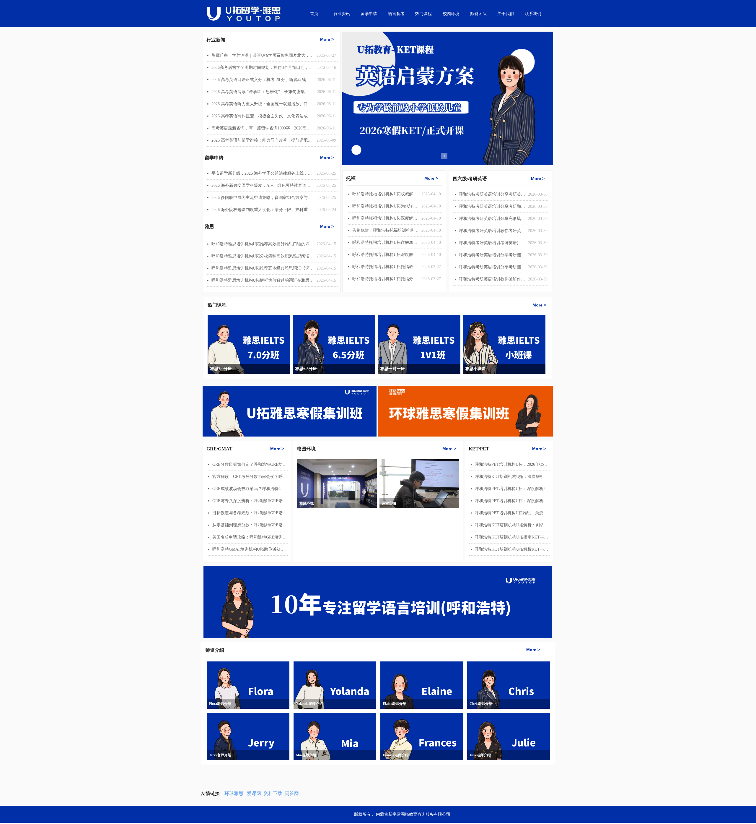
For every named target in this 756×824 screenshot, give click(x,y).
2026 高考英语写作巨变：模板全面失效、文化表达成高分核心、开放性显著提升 (262, 116)
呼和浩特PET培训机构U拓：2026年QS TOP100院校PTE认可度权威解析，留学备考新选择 (512, 464)
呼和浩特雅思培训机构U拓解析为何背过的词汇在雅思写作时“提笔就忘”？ (262, 280)
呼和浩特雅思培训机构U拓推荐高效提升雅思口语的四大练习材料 (262, 244)
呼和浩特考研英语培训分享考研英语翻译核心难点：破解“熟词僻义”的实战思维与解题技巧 (492, 194)
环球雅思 (233, 793)
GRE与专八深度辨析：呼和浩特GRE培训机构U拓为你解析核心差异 (250, 501)
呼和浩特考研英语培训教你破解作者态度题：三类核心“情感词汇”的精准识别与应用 (492, 279)
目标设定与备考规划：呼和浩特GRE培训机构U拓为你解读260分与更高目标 (250, 513)
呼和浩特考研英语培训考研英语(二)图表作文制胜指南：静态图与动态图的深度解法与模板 (492, 243)
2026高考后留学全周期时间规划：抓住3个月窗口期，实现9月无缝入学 (262, 67)
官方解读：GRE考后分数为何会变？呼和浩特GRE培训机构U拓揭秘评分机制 (250, 476)
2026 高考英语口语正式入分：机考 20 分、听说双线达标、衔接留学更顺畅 (262, 79)
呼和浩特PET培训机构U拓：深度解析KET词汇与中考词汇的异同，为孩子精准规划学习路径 (512, 501)
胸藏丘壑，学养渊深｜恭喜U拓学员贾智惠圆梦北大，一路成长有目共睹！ (262, 55)
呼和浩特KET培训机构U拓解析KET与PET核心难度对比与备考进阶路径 (512, 549)
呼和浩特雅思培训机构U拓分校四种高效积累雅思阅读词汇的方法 (262, 256)
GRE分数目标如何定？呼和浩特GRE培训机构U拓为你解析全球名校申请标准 (250, 464)
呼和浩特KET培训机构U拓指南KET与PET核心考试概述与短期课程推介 (512, 537)
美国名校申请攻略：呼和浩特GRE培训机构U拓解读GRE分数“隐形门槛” (250, 537)
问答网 (292, 793)
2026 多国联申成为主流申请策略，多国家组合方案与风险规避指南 (262, 197)
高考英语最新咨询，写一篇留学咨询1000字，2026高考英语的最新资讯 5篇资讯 (262, 128)
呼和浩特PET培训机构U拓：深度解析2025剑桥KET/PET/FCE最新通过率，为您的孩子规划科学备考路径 (512, 488)
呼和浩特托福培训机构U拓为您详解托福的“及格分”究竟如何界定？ (385, 206)
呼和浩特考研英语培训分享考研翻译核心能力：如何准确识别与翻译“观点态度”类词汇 (492, 255)
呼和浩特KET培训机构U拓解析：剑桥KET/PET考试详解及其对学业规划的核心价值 (512, 525)
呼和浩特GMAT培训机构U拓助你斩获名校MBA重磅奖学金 (250, 549)
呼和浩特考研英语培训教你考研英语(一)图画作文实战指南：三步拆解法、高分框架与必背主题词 (492, 230)
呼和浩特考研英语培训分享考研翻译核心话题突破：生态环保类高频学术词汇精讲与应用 (492, 206)
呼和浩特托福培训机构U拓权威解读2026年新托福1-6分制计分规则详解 (385, 194)
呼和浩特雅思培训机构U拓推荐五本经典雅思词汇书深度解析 (262, 268)
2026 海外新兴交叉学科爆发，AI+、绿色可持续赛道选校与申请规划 (262, 185)
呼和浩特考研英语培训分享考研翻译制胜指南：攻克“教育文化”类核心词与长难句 (492, 267)
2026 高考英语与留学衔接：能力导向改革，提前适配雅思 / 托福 (262, 140)
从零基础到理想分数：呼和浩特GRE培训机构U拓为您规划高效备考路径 (250, 525)
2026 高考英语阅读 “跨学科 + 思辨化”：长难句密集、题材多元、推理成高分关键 (262, 92)
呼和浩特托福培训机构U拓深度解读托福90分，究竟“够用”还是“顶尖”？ (385, 218)
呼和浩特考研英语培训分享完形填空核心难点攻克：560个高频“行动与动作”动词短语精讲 (492, 218)
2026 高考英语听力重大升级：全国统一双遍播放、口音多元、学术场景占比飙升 (262, 104)
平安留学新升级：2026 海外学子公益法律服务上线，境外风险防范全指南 (262, 173)
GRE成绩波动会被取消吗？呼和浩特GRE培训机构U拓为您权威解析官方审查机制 (250, 488)
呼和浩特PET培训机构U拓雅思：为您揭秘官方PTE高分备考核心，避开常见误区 (512, 513)
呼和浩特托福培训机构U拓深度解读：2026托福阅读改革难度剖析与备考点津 (385, 254)
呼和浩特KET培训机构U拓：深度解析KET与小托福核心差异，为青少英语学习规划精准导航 (512, 476)
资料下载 (272, 793)
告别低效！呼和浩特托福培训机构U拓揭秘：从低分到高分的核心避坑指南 (385, 230)
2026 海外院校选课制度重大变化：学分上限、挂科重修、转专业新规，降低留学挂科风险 (262, 209)
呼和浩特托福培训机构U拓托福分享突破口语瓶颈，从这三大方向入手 (385, 279)
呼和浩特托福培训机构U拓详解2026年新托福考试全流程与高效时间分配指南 (385, 242)
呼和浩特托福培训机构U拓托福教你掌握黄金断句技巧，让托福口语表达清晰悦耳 (385, 267)
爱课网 (254, 793)
